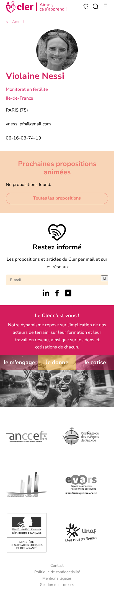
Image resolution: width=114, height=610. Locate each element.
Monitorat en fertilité (27, 89)
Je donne (57, 362)
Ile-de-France (19, 98)
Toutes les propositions (57, 198)
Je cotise (95, 362)
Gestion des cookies (57, 584)
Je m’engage (19, 362)
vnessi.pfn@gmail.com (28, 124)
